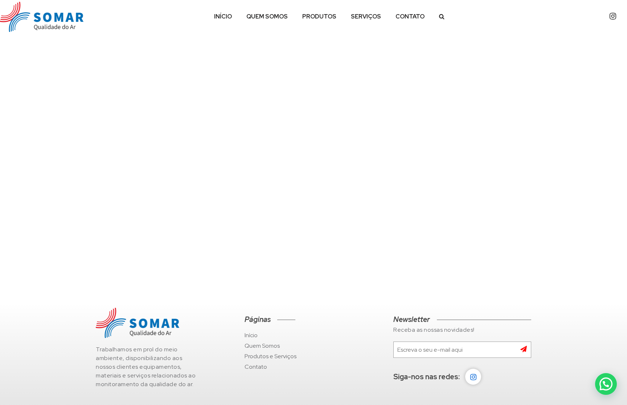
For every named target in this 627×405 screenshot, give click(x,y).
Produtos (319, 16)
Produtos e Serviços (270, 356)
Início (223, 16)
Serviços (366, 16)
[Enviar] (525, 350)
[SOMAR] (41, 17)
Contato (410, 16)
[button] (606, 384)
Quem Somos (267, 16)
